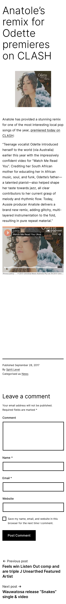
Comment (9, 417)
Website (8, 498)
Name (7, 457)
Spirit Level (13, 369)
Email (7, 478)
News (25, 373)
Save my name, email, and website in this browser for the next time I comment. (33, 521)
